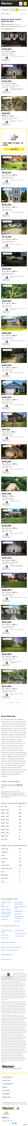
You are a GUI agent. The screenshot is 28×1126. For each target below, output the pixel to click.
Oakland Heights (18, 911)
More (8, 13)
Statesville (22, 26)
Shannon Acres (18, 914)
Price (2, 13)
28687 (6, 959)
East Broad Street (5, 916)
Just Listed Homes (19, 936)
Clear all (23, 13)
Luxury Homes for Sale (20, 933)
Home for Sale (4, 935)
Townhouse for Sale (19, 930)
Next (18, 702)
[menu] (25, 3)
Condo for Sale (4, 937)
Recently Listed (9, 28)
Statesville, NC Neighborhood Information (11, 947)
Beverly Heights (5, 906)
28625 (2, 959)
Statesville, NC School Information (9, 950)
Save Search (23, 9)
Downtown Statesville (6, 909)
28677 (9, 959)
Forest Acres (4, 919)
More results (16, 24)
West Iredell (17, 921)
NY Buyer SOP (6, 1097)
